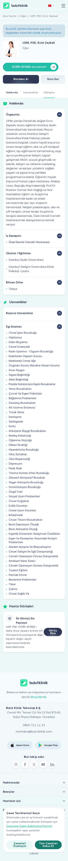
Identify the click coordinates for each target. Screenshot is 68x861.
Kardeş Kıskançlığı (20, 435)
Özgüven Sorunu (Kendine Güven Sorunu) (34, 365)
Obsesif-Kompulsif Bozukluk (27, 477)
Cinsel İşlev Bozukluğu (23, 332)
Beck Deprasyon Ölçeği (24, 524)
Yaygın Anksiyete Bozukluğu (26, 482)
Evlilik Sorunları (18, 505)
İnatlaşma (15, 417)
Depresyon (15, 463)
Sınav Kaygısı (17, 370)
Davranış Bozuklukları (22, 403)
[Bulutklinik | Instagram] (16, 764)
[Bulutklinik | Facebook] (25, 764)
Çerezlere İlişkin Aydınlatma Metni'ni (29, 826)
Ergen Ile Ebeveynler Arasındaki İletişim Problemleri (33, 540)
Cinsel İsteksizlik (19, 346)
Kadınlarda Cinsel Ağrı (22, 360)
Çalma (13, 589)
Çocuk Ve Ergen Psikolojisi (25, 393)
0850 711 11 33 (34, 725)
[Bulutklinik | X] (34, 764)
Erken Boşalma (18, 342)
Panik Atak (15, 468)
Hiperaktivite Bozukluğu (24, 449)
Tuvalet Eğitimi (18, 570)
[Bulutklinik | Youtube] (43, 764)
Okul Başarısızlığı (19, 459)
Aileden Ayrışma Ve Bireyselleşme (30, 547)
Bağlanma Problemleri (22, 398)
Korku (12, 426)
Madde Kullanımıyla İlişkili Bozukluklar (32, 384)
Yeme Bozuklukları (20, 388)
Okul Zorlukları (18, 454)
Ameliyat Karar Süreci (22, 561)
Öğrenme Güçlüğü (20, 440)
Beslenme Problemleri (22, 579)
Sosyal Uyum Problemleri (24, 496)
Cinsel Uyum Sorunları (22, 510)
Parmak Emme (18, 575)
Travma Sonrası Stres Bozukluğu (29, 473)
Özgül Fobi (15, 491)
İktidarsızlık (16, 515)
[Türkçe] (51, 5)
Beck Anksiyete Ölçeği (23, 529)
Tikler (12, 584)
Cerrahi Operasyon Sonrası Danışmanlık (33, 565)
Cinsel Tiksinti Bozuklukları (25, 519)
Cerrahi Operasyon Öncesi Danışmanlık (33, 556)
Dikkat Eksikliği (18, 445)
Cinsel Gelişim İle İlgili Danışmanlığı (31, 551)
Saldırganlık (16, 421)
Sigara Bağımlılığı (19, 374)
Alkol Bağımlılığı (18, 379)
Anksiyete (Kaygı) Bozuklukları (27, 431)
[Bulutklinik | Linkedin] (52, 764)
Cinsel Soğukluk (19, 501)
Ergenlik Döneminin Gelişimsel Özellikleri (34, 533)
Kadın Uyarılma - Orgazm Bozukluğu (31, 351)
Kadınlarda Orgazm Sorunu (25, 356)
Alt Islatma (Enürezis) (22, 407)
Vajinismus (15, 337)
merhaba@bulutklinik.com (34, 731)
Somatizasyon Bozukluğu (25, 487)
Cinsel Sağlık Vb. (19, 593)
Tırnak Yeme (16, 412)
